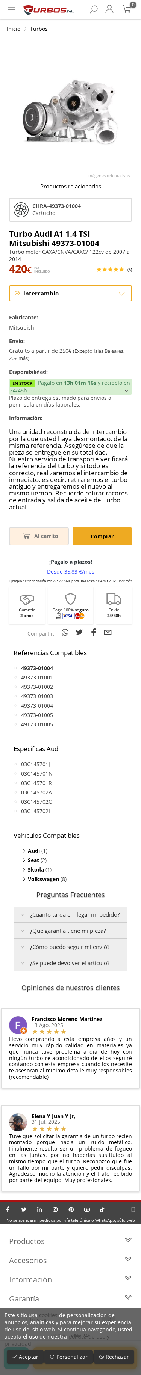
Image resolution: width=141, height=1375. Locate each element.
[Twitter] (24, 1209)
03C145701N (37, 773)
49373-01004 (37, 705)
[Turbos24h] (48, 9)
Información (30, 1279)
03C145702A (36, 792)
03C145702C (36, 801)
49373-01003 (37, 696)
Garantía (24, 1299)
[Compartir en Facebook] (94, 632)
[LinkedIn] (39, 1209)
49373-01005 (37, 714)
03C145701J (35, 764)
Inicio (13, 28)
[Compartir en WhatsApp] (66, 632)
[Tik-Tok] (102, 1209)
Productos (27, 1241)
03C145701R (36, 782)
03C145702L (36, 811)
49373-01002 (37, 686)
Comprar (102, 536)
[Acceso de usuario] (109, 9)
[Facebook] (8, 1209)
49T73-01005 (37, 724)
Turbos (39, 28)
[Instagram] (55, 1209)
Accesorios (28, 1260)
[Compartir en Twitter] (80, 632)
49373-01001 (37, 677)
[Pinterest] (71, 1209)
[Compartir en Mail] (107, 632)
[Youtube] (87, 1209)
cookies (48, 1315)
